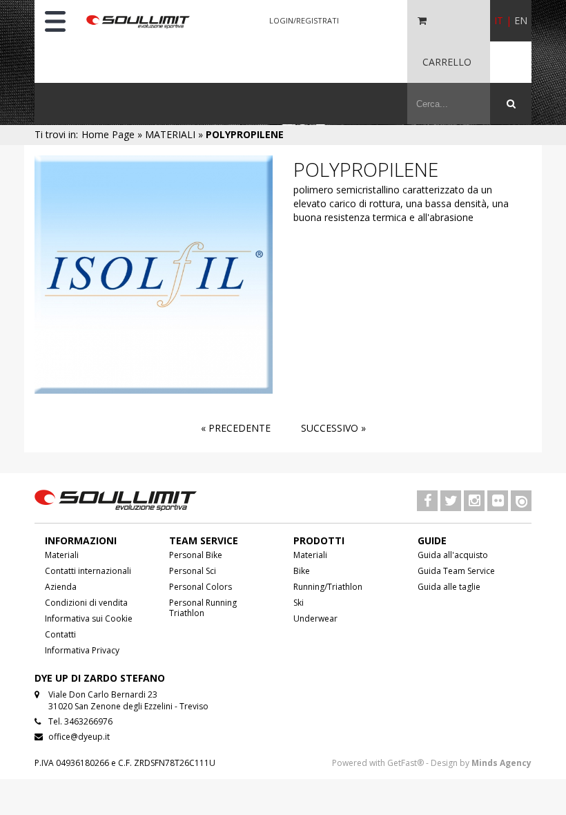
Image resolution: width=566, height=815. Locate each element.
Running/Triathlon (327, 587)
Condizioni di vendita (86, 602)
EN (520, 20)
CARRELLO (446, 61)
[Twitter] (450, 501)
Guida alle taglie (449, 587)
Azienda (61, 587)
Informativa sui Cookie (89, 618)
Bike (301, 571)
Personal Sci (192, 571)
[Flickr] (497, 501)
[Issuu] (521, 501)
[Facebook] (427, 501)
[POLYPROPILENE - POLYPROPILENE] (154, 273)
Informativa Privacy (82, 650)
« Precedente (236, 427)
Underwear (315, 618)
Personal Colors (200, 587)
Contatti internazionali (88, 571)
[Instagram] (474, 501)
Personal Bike (195, 555)
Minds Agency (501, 763)
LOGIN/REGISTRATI (304, 20)
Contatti (60, 634)
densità (470, 203)
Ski (298, 602)
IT (498, 20)
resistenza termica (365, 217)
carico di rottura (364, 203)
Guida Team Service (456, 571)
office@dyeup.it (79, 736)
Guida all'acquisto (453, 555)
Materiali (62, 555)
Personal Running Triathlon (203, 608)
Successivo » (333, 427)
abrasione (451, 217)
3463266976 (88, 721)
